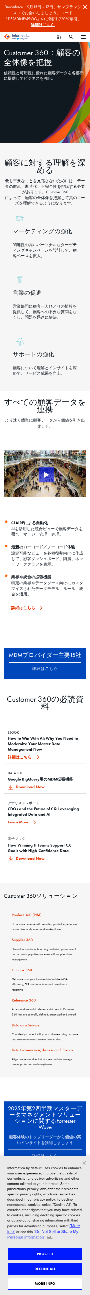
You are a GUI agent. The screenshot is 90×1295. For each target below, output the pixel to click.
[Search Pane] (71, 37)
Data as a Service (26, 1025)
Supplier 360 (22, 939)
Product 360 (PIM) (27, 915)
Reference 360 (24, 1000)
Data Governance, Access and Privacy (42, 1050)
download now (30, 787)
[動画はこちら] (45, 473)
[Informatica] (17, 36)
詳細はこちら (43, 24)
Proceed (45, 1254)
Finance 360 (22, 970)
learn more (19, 822)
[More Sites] (59, 37)
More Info (45, 1283)
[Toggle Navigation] (83, 37)
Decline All (45, 1269)
